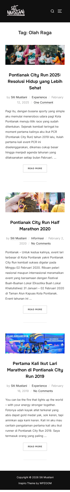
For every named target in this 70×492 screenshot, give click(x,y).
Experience (39, 97)
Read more (37, 168)
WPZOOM (46, 483)
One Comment (43, 102)
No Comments (41, 243)
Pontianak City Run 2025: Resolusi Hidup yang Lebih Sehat (35, 81)
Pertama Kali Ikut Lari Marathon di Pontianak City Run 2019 (35, 370)
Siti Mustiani (19, 97)
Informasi (37, 238)
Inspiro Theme (26, 483)
